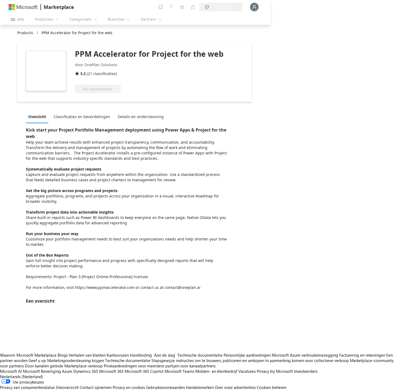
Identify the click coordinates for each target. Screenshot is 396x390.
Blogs (63, 355)
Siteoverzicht (67, 387)
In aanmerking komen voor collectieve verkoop (307, 360)
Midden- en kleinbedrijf (216, 371)
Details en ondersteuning (141, 116)
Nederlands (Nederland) (21, 376)
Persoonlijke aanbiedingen (247, 355)
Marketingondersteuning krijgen (75, 360)
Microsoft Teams (179, 371)
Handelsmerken (200, 387)
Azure (67, 371)
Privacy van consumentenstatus (27, 387)
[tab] (38, 116)
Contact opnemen (96, 387)
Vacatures (247, 371)
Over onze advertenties (235, 387)
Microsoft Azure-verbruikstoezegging (305, 355)
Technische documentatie (200, 355)
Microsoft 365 (111, 371)
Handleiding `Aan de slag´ (153, 355)
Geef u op (37, 360)
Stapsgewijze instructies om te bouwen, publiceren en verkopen (207, 360)
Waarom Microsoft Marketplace (28, 355)
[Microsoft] (23, 7)
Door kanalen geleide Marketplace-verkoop (64, 365)
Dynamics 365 (85, 371)
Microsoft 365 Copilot (144, 371)
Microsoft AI (11, 371)
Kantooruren (118, 355)
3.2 (83, 73)
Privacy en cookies (129, 387)
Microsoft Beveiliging (42, 371)
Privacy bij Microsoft (275, 371)
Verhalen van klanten (87, 355)
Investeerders (305, 371)
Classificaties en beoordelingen (82, 116)
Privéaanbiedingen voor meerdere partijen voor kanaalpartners (160, 365)
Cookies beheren (271, 387)
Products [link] (25, 32)
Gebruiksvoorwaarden (165, 387)
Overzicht (37, 116)
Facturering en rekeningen (362, 355)
